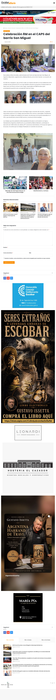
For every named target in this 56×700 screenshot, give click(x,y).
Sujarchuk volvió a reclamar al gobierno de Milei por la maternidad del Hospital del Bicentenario (27, 216)
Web (30, 252)
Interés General (11, 28)
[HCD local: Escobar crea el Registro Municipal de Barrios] (10, 207)
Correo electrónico (8, 252)
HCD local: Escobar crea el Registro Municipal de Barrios (10, 216)
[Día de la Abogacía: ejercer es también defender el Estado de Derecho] (45, 207)
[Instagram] (11, 278)
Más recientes (10, 640)
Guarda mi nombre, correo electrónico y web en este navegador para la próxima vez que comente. (27, 258)
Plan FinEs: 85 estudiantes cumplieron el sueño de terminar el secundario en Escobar (31, 658)
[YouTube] (8, 278)
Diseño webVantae (7, 684)
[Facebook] (4, 278)
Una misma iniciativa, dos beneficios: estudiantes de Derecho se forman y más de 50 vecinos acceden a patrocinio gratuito (32, 665)
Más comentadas (46, 640)
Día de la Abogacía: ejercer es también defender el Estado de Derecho (45, 216)
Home (5, 28)
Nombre (5, 247)
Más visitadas (27, 640)
